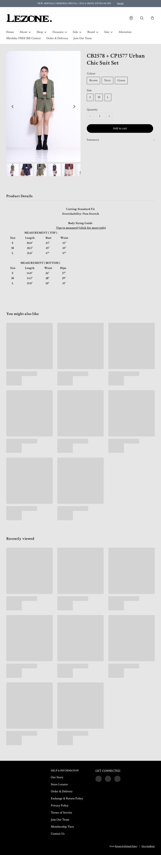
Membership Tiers (62, 827)
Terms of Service (61, 813)
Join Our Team (82, 38)
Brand (91, 32)
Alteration (125, 32)
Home (10, 32)
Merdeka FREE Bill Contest (23, 38)
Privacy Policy (59, 805)
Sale (75, 32)
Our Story (57, 777)
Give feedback (148, 846)
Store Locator (59, 784)
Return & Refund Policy (126, 846)
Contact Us (58, 834)
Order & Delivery (57, 38)
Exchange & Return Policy (67, 798)
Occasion (57, 32)
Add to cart (120, 128)
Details (120, 3)
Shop (40, 32)
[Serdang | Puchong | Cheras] (29, 18)
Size (106, 32)
